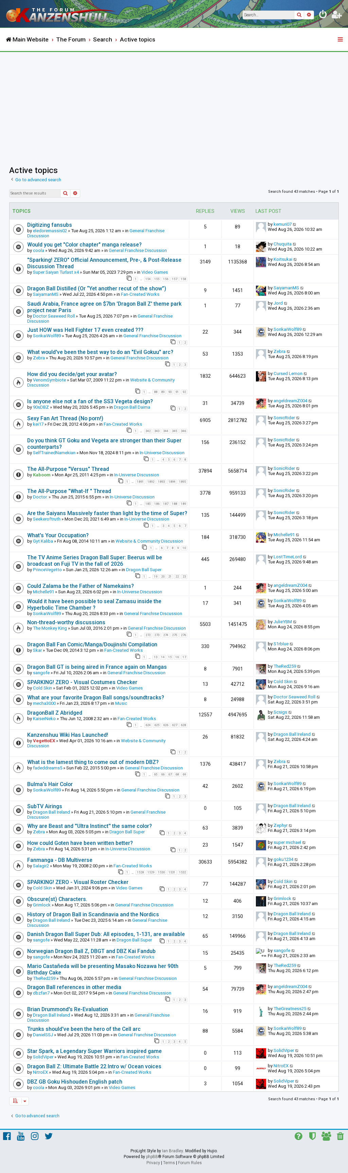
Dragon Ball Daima (132, 407)
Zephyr (281, 825)
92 (184, 392)
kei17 (38, 424)
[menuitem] (323, 15)
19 (155, 576)
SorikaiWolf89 (47, 335)
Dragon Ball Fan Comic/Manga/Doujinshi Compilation (92, 644)
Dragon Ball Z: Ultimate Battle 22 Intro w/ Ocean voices (94, 1066)
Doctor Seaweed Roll (54, 316)
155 (156, 279)
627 (174, 725)
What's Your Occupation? (58, 535)
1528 (140, 872)
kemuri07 (283, 224)
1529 (150, 872)
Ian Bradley (172, 1151)
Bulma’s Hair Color (50, 784)
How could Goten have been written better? (80, 843)
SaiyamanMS (45, 294)
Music (121, 703)
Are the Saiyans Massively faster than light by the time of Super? (107, 513)
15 (170, 657)
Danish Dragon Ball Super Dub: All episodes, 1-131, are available (106, 934)
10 (184, 548)
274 (165, 635)
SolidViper (43, 1056)
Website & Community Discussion (149, 541)
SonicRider (284, 417)
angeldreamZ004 (290, 400)
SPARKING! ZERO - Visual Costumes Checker (82, 682)
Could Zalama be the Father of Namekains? (80, 586)
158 (183, 279)
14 (162, 657)
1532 (182, 872)
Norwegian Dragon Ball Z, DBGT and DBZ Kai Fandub (91, 951)
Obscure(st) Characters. (57, 899)
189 (183, 504)
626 (165, 725)
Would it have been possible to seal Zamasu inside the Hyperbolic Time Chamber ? (94, 604)
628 (183, 725)
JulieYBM (283, 621)
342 (148, 431)
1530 (161, 872)
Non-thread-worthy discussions (66, 622)
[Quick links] (341, 39)
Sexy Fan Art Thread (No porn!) (65, 418)
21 (170, 576)
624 (148, 725)
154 (148, 279)
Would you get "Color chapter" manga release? (84, 244)
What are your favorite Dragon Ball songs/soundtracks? (95, 697)
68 (177, 774)
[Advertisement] (174, 103)
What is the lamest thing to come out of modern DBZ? (93, 762)
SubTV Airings (44, 806)
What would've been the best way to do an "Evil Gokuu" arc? (100, 352)
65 (155, 774)
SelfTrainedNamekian (54, 452)
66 (162, 774)
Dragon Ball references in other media (74, 987)
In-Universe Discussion (162, 452)
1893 (161, 481)
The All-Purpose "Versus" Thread (68, 469)
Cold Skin (42, 688)
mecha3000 (44, 703)
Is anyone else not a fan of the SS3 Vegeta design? (90, 401)
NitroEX (40, 1072)
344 (165, 431)
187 (165, 504)
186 (156, 504)
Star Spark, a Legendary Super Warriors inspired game (94, 1051)
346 (183, 431)
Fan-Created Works (140, 294)
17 (184, 657)
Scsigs (280, 712)
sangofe (41, 672)
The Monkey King (50, 628)
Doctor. (40, 496)
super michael (287, 842)
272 (148, 635)
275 (174, 635)
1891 (140, 481)
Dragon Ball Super (143, 569)
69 (184, 774)
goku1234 (283, 859)
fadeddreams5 (47, 767)
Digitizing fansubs (49, 225)
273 (156, 635)
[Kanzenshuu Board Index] (61, 13)
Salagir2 (41, 865)
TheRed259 (285, 666)
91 (177, 392)
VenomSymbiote (49, 379)
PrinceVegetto (47, 569)
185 (148, 504)
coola (38, 250)
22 (177, 576)
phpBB (152, 1156)
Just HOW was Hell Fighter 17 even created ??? (85, 330)
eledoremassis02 (50, 230)
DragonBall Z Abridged (54, 713)
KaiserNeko (44, 718)
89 (162, 392)
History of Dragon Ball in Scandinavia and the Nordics (93, 914)
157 (174, 279)
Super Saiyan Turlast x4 (56, 272)
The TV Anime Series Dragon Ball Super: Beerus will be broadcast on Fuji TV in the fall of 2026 (94, 560)
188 (174, 504)
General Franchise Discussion (138, 250)
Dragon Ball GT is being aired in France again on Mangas (97, 667)
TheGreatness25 (290, 1008)
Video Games (154, 272)
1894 (172, 481)
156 (165, 279)
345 (174, 431)
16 (177, 657)
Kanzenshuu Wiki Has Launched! (67, 735)
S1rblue (281, 643)
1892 (150, 481)
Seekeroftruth (46, 519)
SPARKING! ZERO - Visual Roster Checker (77, 882)
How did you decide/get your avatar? (72, 374)
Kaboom (42, 474)
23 (184, 576)
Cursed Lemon (288, 373)
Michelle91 (284, 534)
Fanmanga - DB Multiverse (59, 860)
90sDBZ (41, 407)
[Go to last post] (295, 224)
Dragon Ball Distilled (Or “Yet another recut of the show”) (96, 288)
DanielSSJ (43, 1034)
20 (162, 576)
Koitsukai (283, 259)
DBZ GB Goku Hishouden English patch (74, 1081)
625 (156, 725)
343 (156, 431)
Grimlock (42, 904)
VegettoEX (44, 740)
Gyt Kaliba (43, 541)
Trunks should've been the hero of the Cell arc (84, 1029)
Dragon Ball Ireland (292, 734)
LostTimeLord (288, 556)
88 (155, 392)
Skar (37, 650)
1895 (182, 481)
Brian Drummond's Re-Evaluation (67, 1009)
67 (170, 774)
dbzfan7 (41, 993)
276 (183, 635)
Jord (278, 303)
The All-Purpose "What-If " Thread (69, 491)
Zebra (39, 357)
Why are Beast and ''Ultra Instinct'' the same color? (89, 826)
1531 (172, 872)
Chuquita (283, 244)
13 (155, 657)
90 (170, 392)
